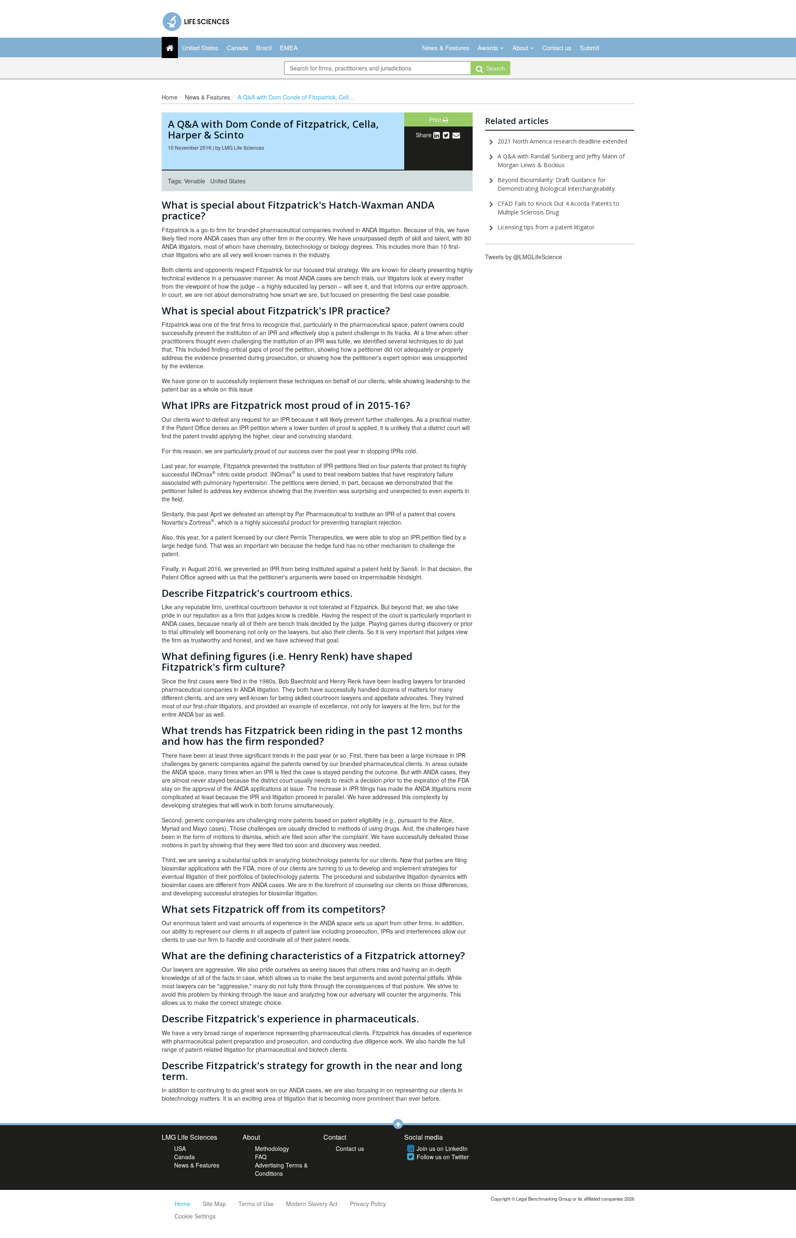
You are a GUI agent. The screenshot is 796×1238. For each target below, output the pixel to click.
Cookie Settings (195, 1216)
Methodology (272, 1148)
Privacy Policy (368, 1203)
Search (494, 68)
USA (180, 1148)
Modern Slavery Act (311, 1203)
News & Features (445, 47)
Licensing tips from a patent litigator (546, 227)
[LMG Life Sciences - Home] (196, 19)
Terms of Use (256, 1203)
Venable (194, 181)
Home (169, 97)
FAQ (261, 1157)
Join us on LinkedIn (442, 1148)
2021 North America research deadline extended (562, 141)
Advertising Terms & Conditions (281, 1169)
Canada (237, 47)
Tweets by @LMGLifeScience (523, 257)
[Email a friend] (456, 135)
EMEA (289, 47)
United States (200, 47)
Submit (589, 47)
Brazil (264, 47)
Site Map (214, 1203)
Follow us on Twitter (443, 1157)
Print (436, 119)
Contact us (557, 47)
